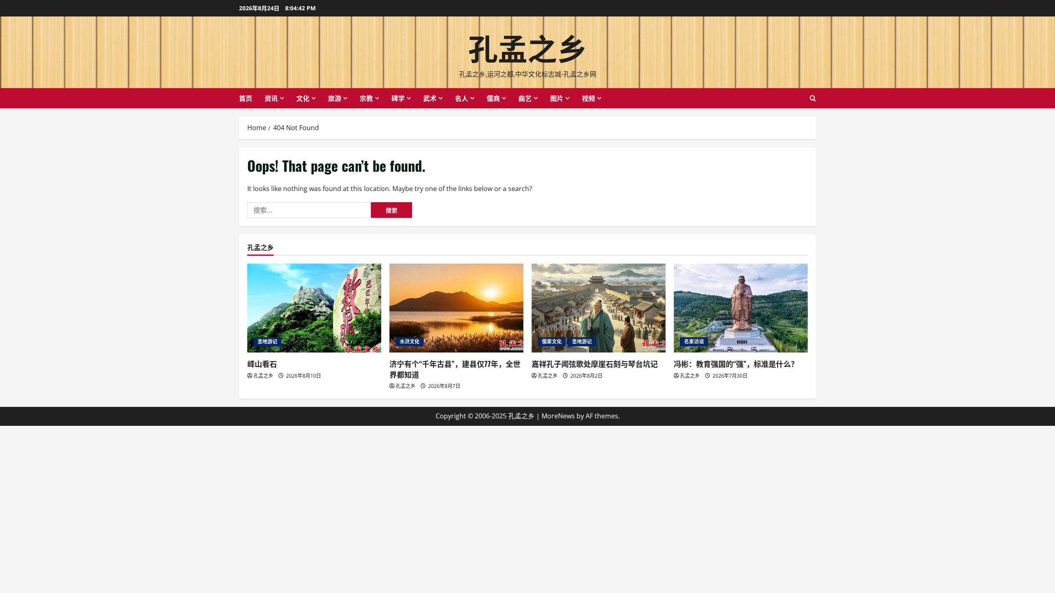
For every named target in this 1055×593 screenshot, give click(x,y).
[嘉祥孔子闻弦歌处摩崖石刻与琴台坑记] (599, 308)
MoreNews (558, 415)
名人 (461, 98)
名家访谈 (694, 341)
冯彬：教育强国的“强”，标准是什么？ (736, 363)
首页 (245, 98)
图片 (556, 98)
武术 (429, 98)
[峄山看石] (314, 308)
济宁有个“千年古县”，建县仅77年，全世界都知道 (454, 368)
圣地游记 (267, 341)
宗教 (366, 98)
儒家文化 (552, 341)
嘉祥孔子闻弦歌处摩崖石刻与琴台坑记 (595, 363)
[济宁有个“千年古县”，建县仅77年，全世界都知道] (456, 308)
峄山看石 (262, 363)
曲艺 (525, 98)
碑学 (398, 98)
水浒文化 (410, 341)
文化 (302, 98)
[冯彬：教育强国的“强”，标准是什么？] (741, 308)
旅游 (334, 98)
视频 (588, 98)
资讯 (271, 98)
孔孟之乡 (527, 47)
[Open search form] (813, 98)
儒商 (493, 98)
